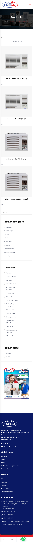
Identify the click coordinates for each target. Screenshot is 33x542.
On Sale (8, 357)
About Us (4, 482)
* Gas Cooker (10, 306)
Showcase (7, 245)
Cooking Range (8, 231)
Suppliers (4, 485)
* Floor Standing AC (12, 300)
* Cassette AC (10, 297)
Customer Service (6, 469)
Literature (4, 456)
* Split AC (9, 289)
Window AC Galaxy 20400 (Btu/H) (16, 199)
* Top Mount (9, 323)
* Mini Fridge (9, 326)
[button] (18, 62)
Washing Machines (9, 252)
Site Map (3, 479)
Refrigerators (8, 241)
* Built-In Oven (10, 313)
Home (6, 21)
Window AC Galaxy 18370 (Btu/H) (16, 159)
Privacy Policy (5, 488)
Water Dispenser (8, 256)
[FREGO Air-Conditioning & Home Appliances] (10, 4)
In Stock (8, 353)
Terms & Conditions (7, 491)
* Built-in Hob (10, 310)
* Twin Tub (9, 332)
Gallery (3, 459)
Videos (3, 462)
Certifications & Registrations (10, 466)
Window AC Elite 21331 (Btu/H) (16, 119)
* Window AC (10, 293)
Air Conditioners (8, 227)
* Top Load (9, 336)
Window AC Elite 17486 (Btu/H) (16, 79)
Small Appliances (9, 248)
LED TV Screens (8, 238)
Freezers (6, 234)
